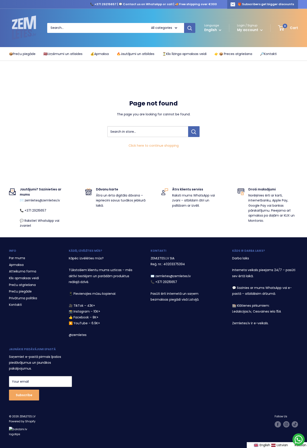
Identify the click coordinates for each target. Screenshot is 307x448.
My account (248, 29)
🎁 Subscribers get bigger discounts (266, 4)
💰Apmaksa (99, 54)
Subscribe (24, 395)
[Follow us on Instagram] (286, 424)
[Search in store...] (194, 131)
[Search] (189, 28)
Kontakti (15, 304)
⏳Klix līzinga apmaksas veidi (184, 54)
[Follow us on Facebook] (278, 424)
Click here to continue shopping (154, 145)
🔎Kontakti (268, 54)
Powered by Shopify (22, 421)
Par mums (17, 258)
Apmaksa (16, 265)
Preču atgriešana (22, 285)
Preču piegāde (20, 291)
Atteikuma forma (22, 271)
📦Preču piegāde (22, 54)
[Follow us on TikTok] (295, 424)
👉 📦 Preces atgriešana (233, 54)
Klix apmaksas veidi (24, 278)
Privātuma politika (23, 298)
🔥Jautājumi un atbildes (135, 54)
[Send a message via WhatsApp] (298, 439)
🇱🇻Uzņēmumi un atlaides (62, 54)
